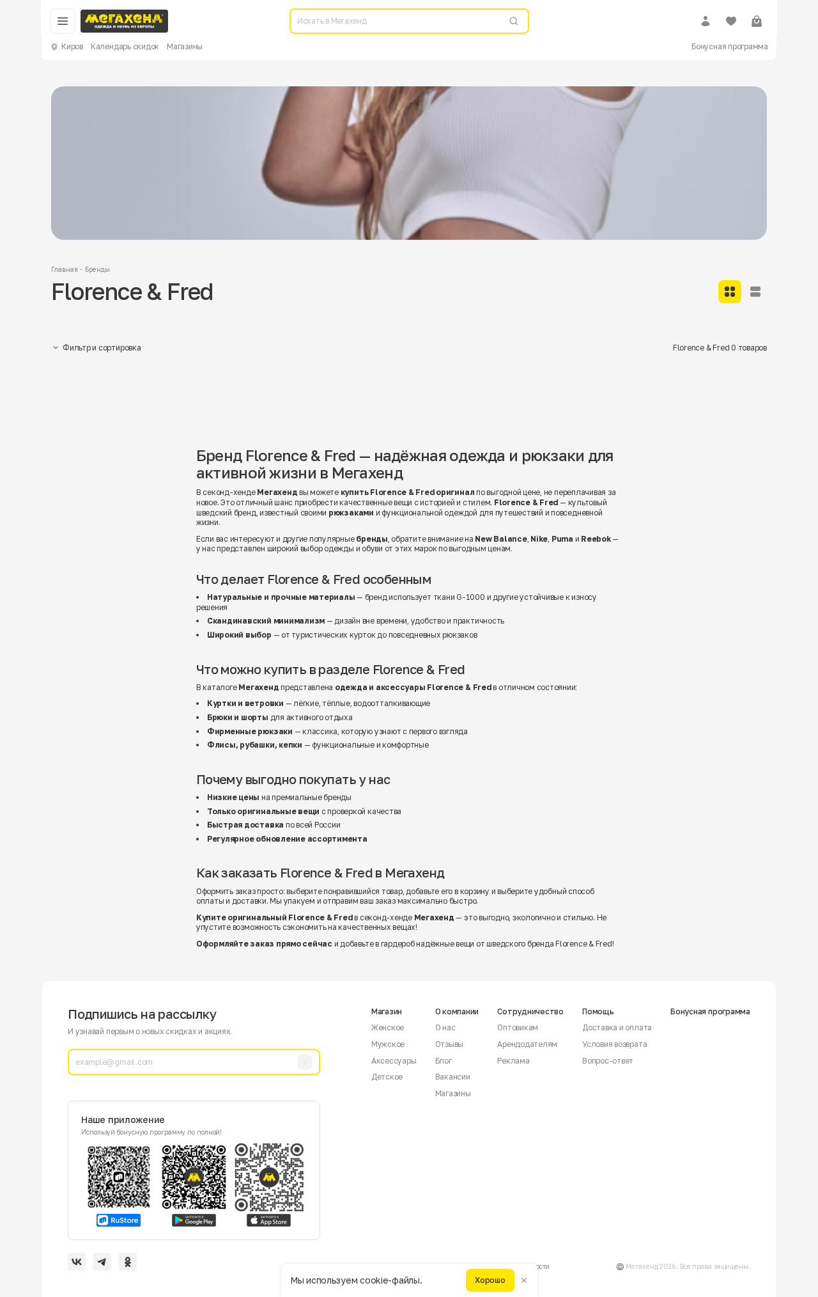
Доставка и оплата (617, 1027)
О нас (445, 1027)
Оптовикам (517, 1027)
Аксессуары (394, 1060)
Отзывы (449, 1044)
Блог (443, 1060)
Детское (387, 1076)
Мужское (388, 1044)
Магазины (185, 46)
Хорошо (490, 1280)
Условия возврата (614, 1044)
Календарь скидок (125, 46)
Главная (64, 269)
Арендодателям (527, 1044)
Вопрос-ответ (607, 1060)
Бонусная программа (729, 46)
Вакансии (452, 1076)
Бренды (97, 269)
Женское (387, 1027)
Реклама (513, 1060)
